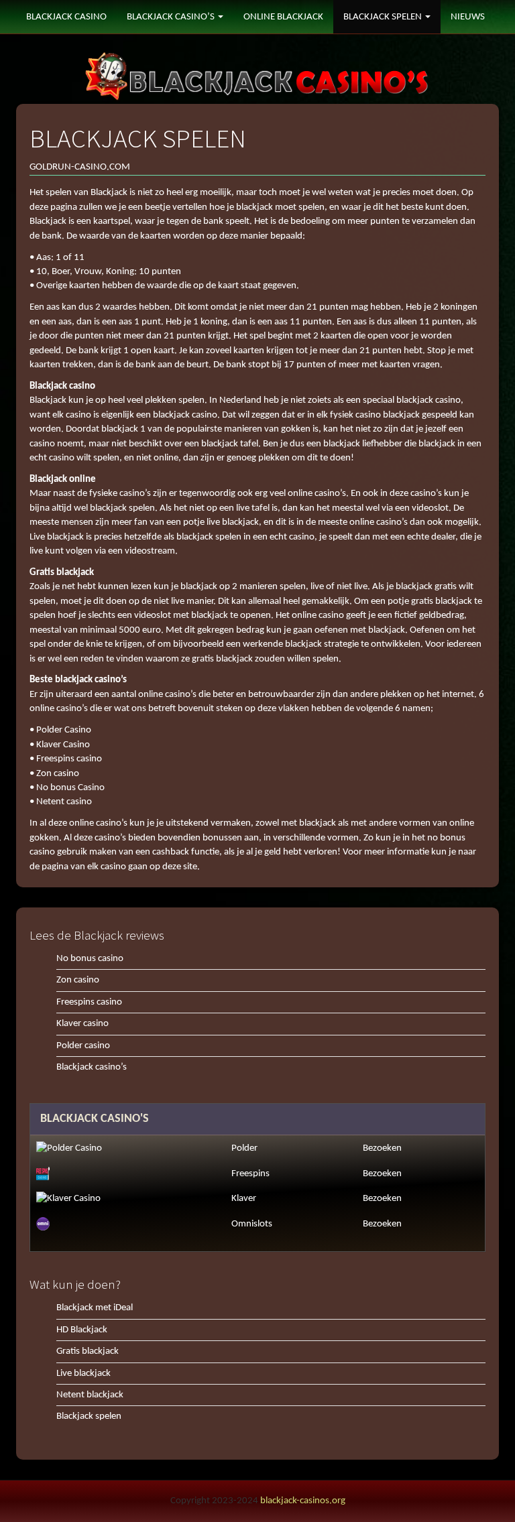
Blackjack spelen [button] (383, 17)
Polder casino (83, 1046)
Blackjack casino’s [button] (172, 17)
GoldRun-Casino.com (80, 167)
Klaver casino (82, 1024)
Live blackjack (83, 1374)
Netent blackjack (89, 1395)
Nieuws (468, 17)
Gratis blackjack (87, 1351)
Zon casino (77, 980)
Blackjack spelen (88, 1416)
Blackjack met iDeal (94, 1308)
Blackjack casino (66, 17)
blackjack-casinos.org (302, 1501)
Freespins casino (89, 1002)
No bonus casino (89, 959)
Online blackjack (283, 17)
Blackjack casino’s (91, 1067)
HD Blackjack (81, 1330)
